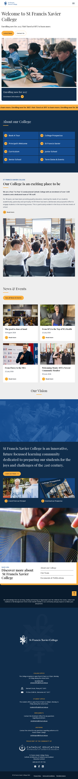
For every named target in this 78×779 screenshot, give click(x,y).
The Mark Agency (61, 776)
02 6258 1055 (39, 681)
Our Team (45, 573)
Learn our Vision (10, 474)
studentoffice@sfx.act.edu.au (39, 707)
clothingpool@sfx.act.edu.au (39, 735)
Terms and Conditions (49, 776)
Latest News (8, 33)
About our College (48, 568)
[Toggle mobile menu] (73, 3)
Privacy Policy (37, 776)
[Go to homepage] (10, 3)
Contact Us (20, 33)
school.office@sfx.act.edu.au (39, 683)
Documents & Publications (52, 578)
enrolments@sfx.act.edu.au (39, 721)
